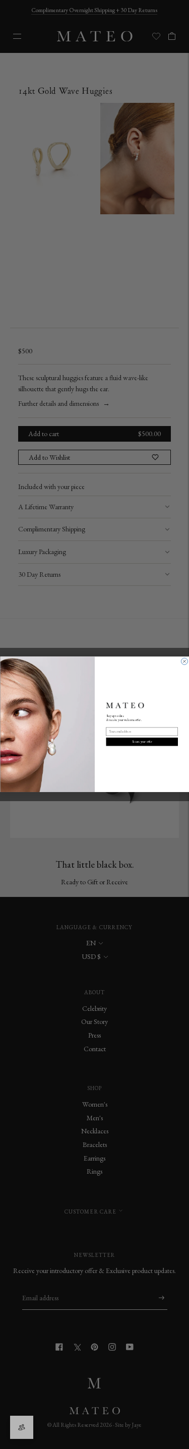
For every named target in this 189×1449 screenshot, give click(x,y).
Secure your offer (142, 742)
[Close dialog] (184, 661)
